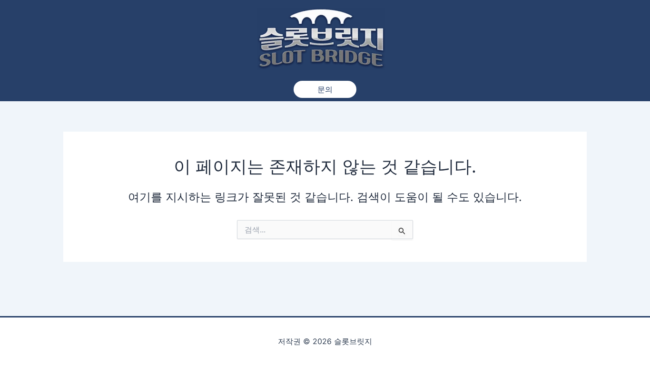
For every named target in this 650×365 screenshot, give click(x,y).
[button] (325, 89)
